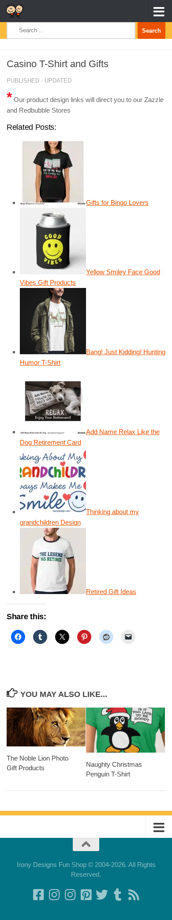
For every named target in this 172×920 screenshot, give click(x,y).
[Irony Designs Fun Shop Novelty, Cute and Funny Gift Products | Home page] (18, 11)
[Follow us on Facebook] (38, 895)
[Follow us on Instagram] (70, 895)
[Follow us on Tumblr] (118, 895)
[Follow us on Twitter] (102, 895)
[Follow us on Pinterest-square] (86, 895)
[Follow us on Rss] (133, 895)
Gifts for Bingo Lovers (117, 202)
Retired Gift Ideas (111, 591)
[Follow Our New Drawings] (54, 895)
